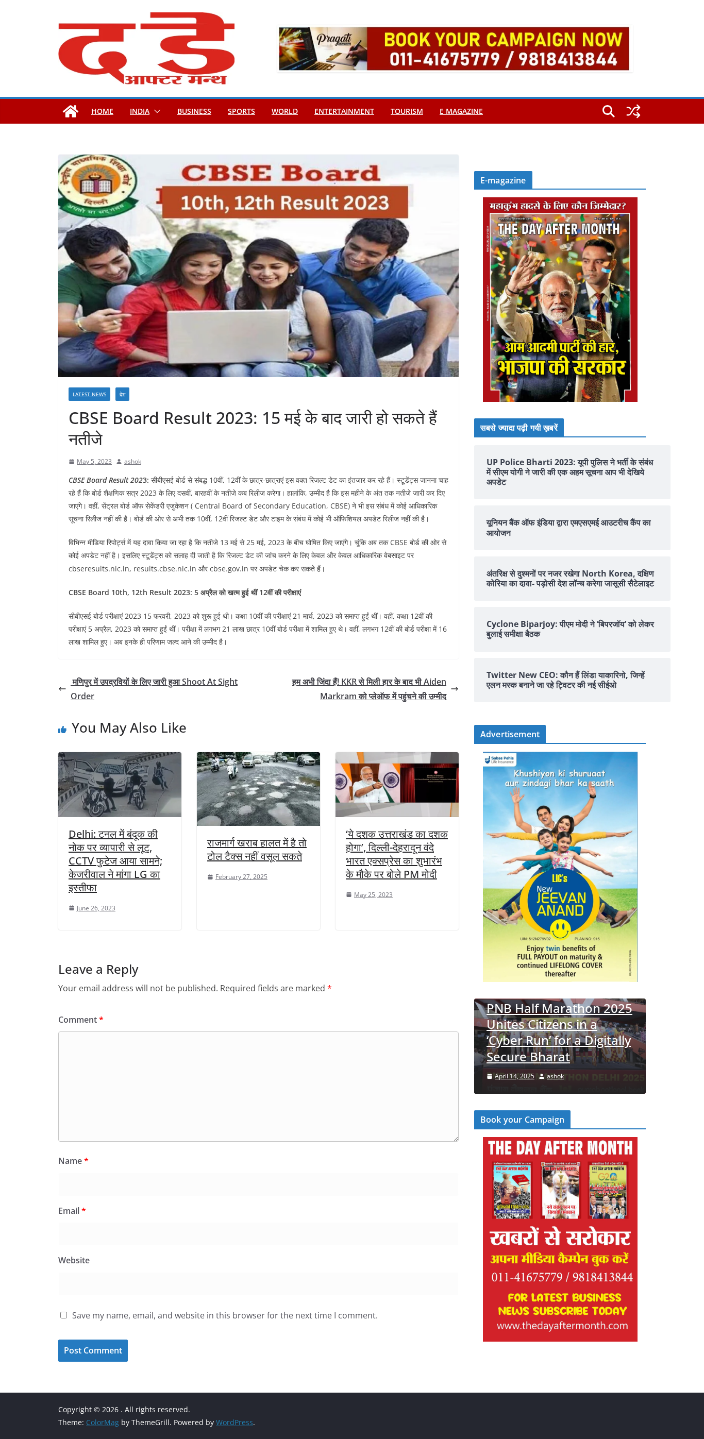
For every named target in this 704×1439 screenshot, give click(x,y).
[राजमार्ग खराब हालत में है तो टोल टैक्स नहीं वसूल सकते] (258, 759)
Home (102, 111)
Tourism (407, 111)
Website (74, 1260)
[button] (155, 111)
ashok (132, 461)
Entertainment (344, 111)
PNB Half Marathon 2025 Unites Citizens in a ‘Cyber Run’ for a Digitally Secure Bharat (559, 1032)
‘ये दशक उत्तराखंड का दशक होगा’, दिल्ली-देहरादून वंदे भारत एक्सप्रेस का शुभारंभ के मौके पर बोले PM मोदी (397, 854)
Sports (241, 111)
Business (194, 111)
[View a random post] (633, 111)
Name (73, 1160)
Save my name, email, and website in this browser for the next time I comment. (225, 1315)
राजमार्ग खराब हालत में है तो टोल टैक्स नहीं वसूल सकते (257, 849)
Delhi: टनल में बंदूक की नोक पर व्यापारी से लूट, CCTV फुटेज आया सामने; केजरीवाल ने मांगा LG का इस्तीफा (115, 860)
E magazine (461, 111)
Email (72, 1210)
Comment (81, 1019)
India (139, 111)
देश (122, 394)
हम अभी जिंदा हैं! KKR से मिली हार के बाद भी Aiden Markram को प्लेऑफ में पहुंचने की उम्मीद (369, 689)
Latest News (89, 394)
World (285, 111)
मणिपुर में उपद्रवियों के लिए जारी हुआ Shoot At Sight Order (154, 689)
